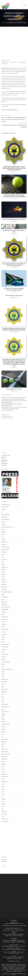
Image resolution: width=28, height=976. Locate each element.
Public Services (4, 756)
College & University (5, 547)
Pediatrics (3, 731)
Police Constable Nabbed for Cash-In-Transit (14, 219)
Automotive (3, 524)
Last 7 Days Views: (5, 416)
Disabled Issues (4, 567)
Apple (14, 961)
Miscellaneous (4, 691)
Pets (2, 736)
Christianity (11, 953)
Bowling (8, 958)
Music (2, 699)
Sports (2, 786)
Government (13, 62)
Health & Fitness (4, 616)
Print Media (3, 461)
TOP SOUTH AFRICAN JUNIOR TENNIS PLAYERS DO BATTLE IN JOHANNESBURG (14, 196)
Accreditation (4, 457)
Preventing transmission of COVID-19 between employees (12, 399)
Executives (18, 968)
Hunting (2, 636)
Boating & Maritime (20, 957)
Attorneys (3, 522)
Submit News (4, 465)
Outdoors (3, 726)
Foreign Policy (4, 604)
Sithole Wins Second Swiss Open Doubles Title (14, 231)
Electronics (19, 971)
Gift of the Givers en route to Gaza (14, 295)
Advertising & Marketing (13, 928)
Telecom (3, 801)
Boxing (12, 958)
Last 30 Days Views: (5, 417)
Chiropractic (20, 935)
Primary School (4, 749)
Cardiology (15, 935)
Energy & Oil (3, 584)
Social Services (4, 781)
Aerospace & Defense (5, 504)
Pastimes (3, 729)
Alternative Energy (20, 940)
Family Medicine (4, 596)
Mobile (2, 694)
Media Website (13, 920)
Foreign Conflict (4, 601)
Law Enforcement (22, 62)
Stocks (2, 794)
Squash (2, 789)
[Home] (1, 22)
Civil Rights (3, 544)
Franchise (3, 969)
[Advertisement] (14, 45)
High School (3, 624)
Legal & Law (3, 656)
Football (19, 958)
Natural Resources (5, 706)
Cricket (2, 554)
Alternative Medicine (5, 514)
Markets (3, 674)
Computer (18, 961)
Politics (2, 744)
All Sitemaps (3, 861)
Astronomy (7, 949)
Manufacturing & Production (6, 669)
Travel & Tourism (4, 819)
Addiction (9, 934)
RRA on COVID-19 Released (7, 402)
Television (3, 804)
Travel (2, 816)
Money (2, 696)
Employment (3, 582)
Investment (3, 649)
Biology (12, 949)
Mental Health (4, 681)
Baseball (4, 957)
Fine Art (21, 923)
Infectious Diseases (5, 644)
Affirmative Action (4, 507)
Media (2, 458)
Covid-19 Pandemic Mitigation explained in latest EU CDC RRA (13, 400)
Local (2, 666)
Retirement (3, 764)
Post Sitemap (4, 859)
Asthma (6, 935)
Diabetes (3, 564)
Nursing (2, 716)
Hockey (2, 626)
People (2, 734)
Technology (3, 799)
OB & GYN (3, 721)
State (2, 791)
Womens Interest (4, 821)
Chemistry (23, 949)
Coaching (7, 965)
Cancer (2, 537)
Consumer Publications (22, 925)
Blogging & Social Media (9, 946)
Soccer (2, 779)
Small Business (4, 776)
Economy (3, 569)
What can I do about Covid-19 (7, 410)
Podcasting (18, 948)
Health (2, 614)
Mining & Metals (4, 689)
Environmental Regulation (6, 592)
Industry (3, 641)
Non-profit (3, 714)
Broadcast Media (4, 460)
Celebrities (3, 539)
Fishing (7, 969)
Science (3, 769)
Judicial (2, 651)
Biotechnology (17, 949)
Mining (2, 686)
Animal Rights (4, 517)
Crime (7, 62)
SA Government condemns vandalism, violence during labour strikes (14, 289)
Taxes (2, 796)
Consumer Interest (5, 549)
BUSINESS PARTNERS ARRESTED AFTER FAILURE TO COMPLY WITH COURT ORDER (14, 329)
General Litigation (4, 609)
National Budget (4, 704)
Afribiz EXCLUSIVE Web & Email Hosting (19, 974)
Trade (2, 809)
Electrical (3, 576)
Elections (3, 574)
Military (2, 684)
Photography (3, 741)
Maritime (3, 671)
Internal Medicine (4, 646)
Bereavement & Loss (21, 964)
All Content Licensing (5, 455)
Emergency (3, 579)
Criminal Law (3, 559)
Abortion (4, 934)
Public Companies (5, 751)
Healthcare (3, 621)
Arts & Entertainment (5, 519)
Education (3, 571)
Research (3, 761)
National (3, 701)
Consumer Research (21, 965)
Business (3, 534)
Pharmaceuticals (4, 739)
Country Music (12, 923)
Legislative (3, 659)
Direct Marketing (11, 967)
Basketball (9, 957)
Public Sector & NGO (5, 754)
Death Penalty (16, 969)
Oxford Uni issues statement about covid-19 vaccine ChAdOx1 (13, 397)
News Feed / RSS (4, 463)
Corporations (3, 552)
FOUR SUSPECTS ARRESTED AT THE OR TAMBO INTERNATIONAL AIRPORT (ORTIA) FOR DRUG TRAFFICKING (14, 168)
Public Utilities (4, 759)
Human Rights (4, 634)
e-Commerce (17, 967)
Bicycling (14, 957)
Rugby (2, 766)
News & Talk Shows (5, 711)
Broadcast (3, 532)
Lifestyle (3, 664)
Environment (3, 589)
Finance (3, 599)
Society (4, 63)
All (3, 62)
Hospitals (3, 631)
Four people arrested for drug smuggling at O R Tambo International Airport (14, 264)
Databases (14, 971)
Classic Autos (13, 925)
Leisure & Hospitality (5, 661)
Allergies (13, 934)
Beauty (2, 529)
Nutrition (3, 719)
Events (2, 594)
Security (3, 771)
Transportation (4, 811)
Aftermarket (8, 925)
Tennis (2, 806)
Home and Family (4, 629)
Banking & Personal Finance (7, 527)
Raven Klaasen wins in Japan (14, 389)
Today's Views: (4, 414)
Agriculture (3, 509)
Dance (2, 562)
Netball (2, 709)
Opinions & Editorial (5, 724)
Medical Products (4, 679)
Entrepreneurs (4, 587)
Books (20, 928)
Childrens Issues (4, 542)
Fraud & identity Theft (5, 606)
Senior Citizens (4, 774)
